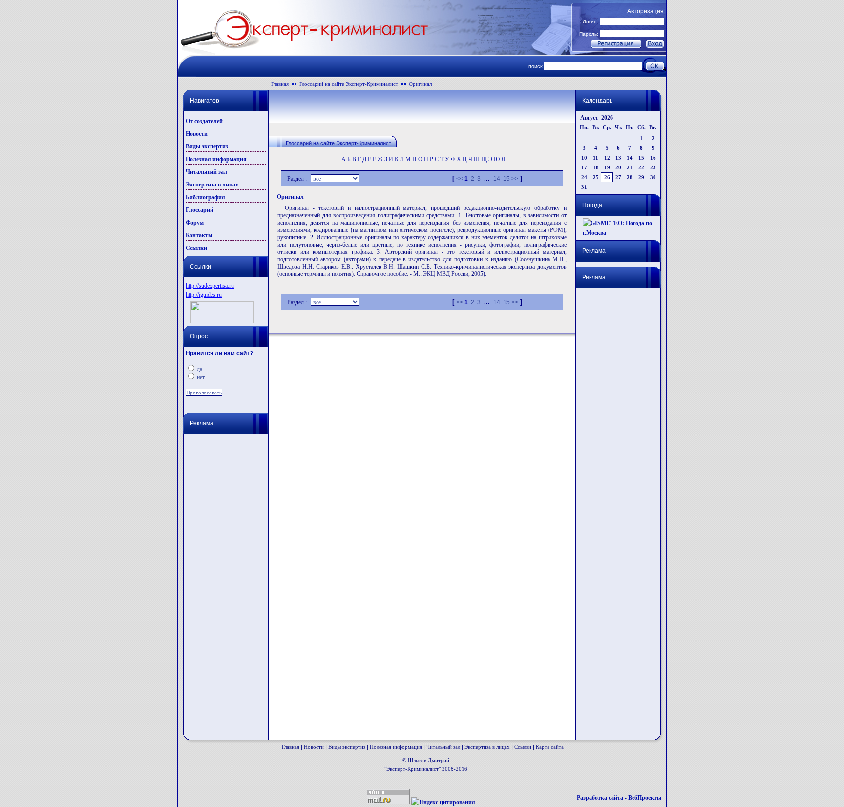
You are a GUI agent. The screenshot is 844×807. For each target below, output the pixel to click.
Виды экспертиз (207, 146)
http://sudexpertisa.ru (210, 285)
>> (514, 178)
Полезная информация (216, 159)
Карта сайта (550, 747)
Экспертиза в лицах (212, 184)
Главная (280, 84)
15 (506, 178)
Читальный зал (206, 171)
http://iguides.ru (204, 294)
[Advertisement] (225, 582)
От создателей (204, 121)
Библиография (205, 197)
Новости (197, 133)
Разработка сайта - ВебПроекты (619, 797)
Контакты (199, 235)
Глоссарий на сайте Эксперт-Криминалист (348, 84)
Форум (195, 222)
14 (497, 178)
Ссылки (196, 248)
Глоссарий (199, 210)
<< (459, 178)
